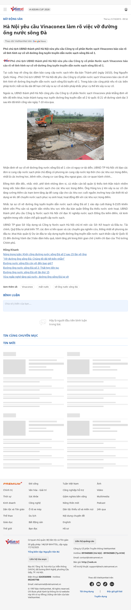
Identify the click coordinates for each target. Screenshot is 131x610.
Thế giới (7, 528)
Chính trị (8, 490)
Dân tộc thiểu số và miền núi (78, 509)
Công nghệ (35, 502)
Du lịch (32, 515)
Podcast (101, 502)
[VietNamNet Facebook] (92, 585)
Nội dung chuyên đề (74, 515)
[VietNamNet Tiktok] (105, 585)
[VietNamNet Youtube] (98, 585)
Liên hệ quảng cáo (84, 541)
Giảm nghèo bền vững (75, 496)
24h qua (101, 509)
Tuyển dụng (100, 596)
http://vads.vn (89, 562)
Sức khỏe (33, 496)
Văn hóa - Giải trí (38, 490)
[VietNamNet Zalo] (112, 585)
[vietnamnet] (17, 11)
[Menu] (5, 9)
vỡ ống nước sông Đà (66, 286)
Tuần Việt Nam (71, 483)
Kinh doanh (9, 502)
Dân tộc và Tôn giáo (13, 509)
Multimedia (103, 496)
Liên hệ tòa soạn (38, 559)
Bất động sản (13, 19)
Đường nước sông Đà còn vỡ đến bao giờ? (28, 263)
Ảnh (99, 483)
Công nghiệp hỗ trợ (73, 490)
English (67, 522)
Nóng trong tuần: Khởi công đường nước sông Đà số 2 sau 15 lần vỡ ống (45, 254)
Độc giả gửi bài (114, 591)
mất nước (44, 286)
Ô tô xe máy (35, 509)
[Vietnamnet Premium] (12, 484)
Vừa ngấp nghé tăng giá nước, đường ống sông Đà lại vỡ (36, 276)
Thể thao (8, 515)
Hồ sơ (66, 528)
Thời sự (7, 496)
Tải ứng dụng (87, 591)
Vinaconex (27, 286)
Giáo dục (8, 522)
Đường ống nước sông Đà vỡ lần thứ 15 (26, 272)
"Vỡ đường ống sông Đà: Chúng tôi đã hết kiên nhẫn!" (34, 258)
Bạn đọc (33, 528)
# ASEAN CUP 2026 (39, 9)
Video (100, 490)
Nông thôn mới (71, 502)
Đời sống (33, 483)
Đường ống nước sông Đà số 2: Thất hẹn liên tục (31, 267)
